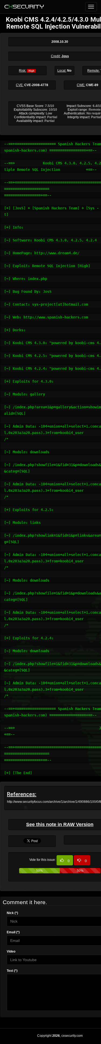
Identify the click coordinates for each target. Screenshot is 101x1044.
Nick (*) (12, 913)
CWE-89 (92, 85)
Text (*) (12, 971)
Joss (65, 56)
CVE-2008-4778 (36, 85)
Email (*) (13, 932)
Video (11, 951)
